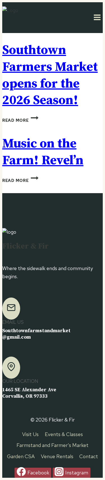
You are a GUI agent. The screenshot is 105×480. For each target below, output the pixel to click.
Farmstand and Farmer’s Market (52, 445)
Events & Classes (64, 434)
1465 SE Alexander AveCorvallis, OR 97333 (29, 393)
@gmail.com (16, 337)
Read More (20, 120)
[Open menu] (97, 17)
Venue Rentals (57, 456)
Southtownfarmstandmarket (36, 331)
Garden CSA (21, 456)
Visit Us (30, 434)
